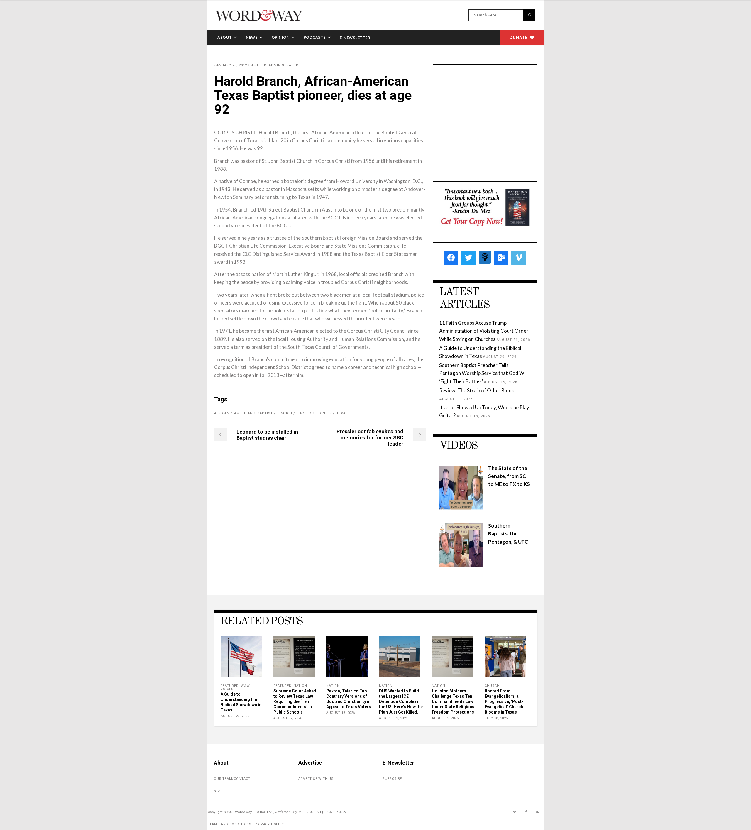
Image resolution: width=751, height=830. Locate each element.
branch (285, 413)
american (243, 413)
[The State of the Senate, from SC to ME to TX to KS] (461, 508)
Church (492, 686)
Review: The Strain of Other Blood (477, 390)
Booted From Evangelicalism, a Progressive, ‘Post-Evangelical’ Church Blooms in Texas (504, 701)
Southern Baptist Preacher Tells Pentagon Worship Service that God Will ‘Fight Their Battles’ (483, 373)
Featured (230, 686)
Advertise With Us (316, 779)
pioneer (324, 413)
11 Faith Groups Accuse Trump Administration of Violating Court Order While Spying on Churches (483, 331)
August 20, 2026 (235, 716)
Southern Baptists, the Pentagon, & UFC (508, 534)
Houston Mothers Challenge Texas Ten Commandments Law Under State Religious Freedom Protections (453, 701)
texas (342, 413)
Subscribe (392, 779)
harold (304, 413)
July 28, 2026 (496, 718)
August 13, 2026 (340, 713)
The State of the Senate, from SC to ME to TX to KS (509, 476)
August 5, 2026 (445, 718)
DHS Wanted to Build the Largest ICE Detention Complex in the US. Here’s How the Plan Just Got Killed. (401, 701)
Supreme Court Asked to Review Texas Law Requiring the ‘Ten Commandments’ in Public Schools (294, 701)
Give (218, 791)
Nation (300, 686)
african (221, 413)
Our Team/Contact (232, 779)
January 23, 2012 (230, 65)
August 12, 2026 (393, 718)
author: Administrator (274, 65)
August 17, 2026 (287, 718)
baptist (265, 413)
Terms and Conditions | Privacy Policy (246, 824)
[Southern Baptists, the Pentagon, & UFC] (461, 565)
